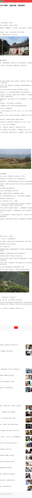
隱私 (7, 494)
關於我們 (1, 494)
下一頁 (16, 327)
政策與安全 (4, 494)
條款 (6, 494)
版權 (9, 494)
